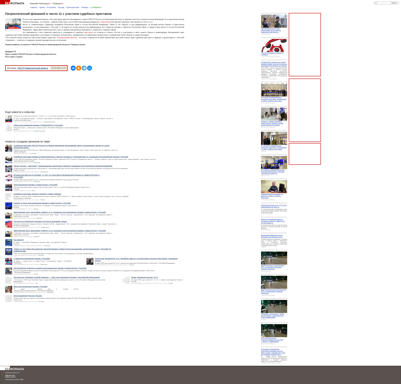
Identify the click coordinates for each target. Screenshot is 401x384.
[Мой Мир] (89, 68)
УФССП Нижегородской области (32, 68)
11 (151, 22)
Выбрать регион (10, 377)
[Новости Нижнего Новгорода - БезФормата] (12, 2)
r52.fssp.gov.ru (13, 30)
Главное (33, 7)
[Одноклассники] (78, 68)
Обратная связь (10, 375)
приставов (88, 32)
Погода (61, 7)
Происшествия (72, 7)
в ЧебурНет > (96, 7)
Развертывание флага (67, 38)
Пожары (84, 7)
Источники (51, 7)
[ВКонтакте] (73, 68)
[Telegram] (84, 68)
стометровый (105, 22)
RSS (22, 379)
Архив (42, 7)
